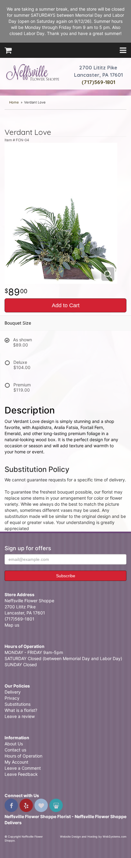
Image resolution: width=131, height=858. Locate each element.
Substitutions (17, 704)
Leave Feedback (21, 774)
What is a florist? (21, 710)
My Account (16, 762)
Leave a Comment (23, 768)
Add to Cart (66, 305)
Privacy (12, 698)
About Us (14, 743)
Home (14, 102)
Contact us (15, 749)
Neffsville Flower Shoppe (33, 72)
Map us (12, 625)
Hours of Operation (23, 755)
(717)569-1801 (98, 82)
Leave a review (20, 716)
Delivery (13, 691)
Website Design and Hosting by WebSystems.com (93, 836)
